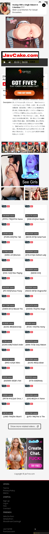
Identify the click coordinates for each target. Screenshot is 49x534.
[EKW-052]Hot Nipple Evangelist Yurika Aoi (35, 220)
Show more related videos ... (23, 426)
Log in (5, 503)
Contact (7, 508)
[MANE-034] (36, 273)
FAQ (5, 506)
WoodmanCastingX (12, 521)
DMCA (5, 493)
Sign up (6, 501)
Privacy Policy (9, 490)
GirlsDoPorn (8, 519)
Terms (6, 488)
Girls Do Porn (8, 516)
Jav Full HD (7, 529)
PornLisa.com (9, 531)
